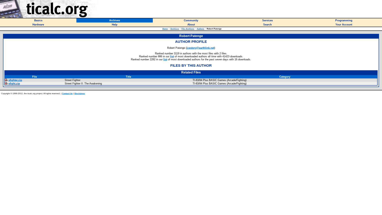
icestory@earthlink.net (200, 47)
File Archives (187, 29)
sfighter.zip (15, 80)
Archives (174, 29)
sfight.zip (14, 83)
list (172, 56)
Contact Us (67, 93)
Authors (200, 29)
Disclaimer (79, 93)
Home (165, 29)
